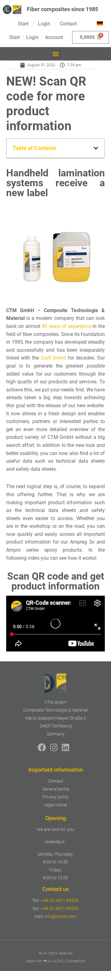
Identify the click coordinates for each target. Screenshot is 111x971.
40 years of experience (66, 326)
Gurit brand (53, 358)
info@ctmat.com (60, 916)
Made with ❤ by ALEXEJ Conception (55, 961)
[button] (56, 54)
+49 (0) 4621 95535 (59, 908)
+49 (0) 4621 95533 (60, 900)
